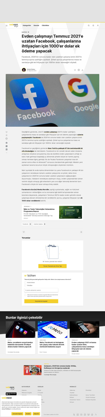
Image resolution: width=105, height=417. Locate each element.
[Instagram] (85, 414)
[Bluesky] (88, 414)
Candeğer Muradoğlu (13, 352)
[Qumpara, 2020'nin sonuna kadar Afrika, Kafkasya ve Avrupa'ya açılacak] (33, 370)
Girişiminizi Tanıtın (75, 399)
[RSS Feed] (95, 414)
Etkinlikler (45, 25)
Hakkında (72, 390)
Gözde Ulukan (75, 353)
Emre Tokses (43, 352)
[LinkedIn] (78, 414)
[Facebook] (92, 414)
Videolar (24, 395)
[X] (74, 414)
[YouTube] (81, 414)
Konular (36, 25)
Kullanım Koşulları (91, 399)
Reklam (72, 397)
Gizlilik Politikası (90, 397)
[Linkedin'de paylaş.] (6, 149)
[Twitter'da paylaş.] (6, 146)
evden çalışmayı (50, 132)
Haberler (24, 390)
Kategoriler (27, 25)
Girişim (40, 395)
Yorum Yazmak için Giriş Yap (52, 266)
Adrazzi (26, 218)
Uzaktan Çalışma (38, 224)
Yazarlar (72, 392)
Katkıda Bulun (74, 395)
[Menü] (6, 26)
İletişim (72, 402)
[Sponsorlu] (70, 212)
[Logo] (13, 25)
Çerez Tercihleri (90, 395)
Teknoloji (74, 340)
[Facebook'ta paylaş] (6, 143)
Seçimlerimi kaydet (41, 301)
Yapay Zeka (43, 340)
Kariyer (24, 32)
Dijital (9, 340)
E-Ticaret (40, 392)
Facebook (25, 224)
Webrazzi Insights (27, 392)
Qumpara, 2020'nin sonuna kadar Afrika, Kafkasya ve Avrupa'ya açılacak (60, 367)
